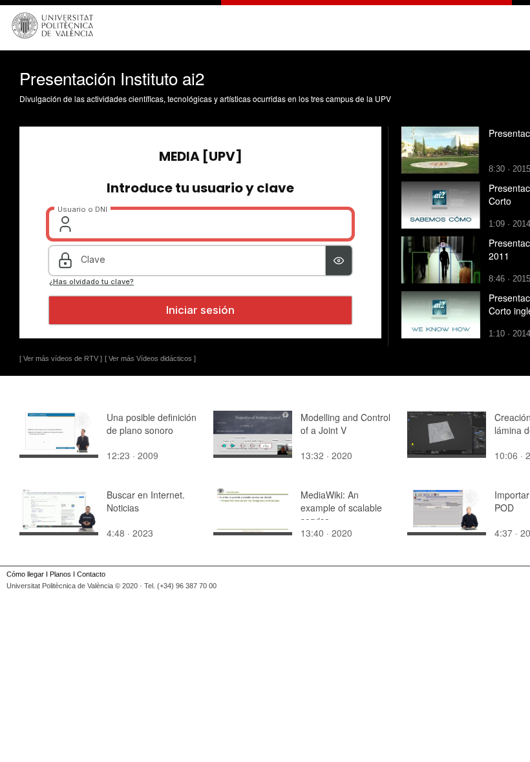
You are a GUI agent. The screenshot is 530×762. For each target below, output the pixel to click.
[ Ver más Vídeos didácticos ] (150, 358)
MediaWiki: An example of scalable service (341, 507)
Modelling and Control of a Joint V (345, 424)
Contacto (91, 574)
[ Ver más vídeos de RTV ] (60, 358)
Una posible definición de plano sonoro (151, 424)
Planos (60, 574)
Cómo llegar (25, 574)
